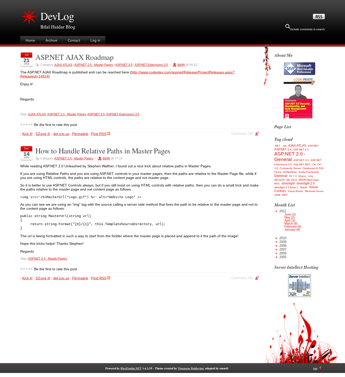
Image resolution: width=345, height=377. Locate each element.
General (280, 176)
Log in (95, 40)
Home (30, 40)
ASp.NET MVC (302, 164)
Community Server (290, 168)
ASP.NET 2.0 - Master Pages (93, 65)
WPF (285, 195)
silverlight (288, 183)
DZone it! (43, 134)
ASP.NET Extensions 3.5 (151, 65)
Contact (74, 40)
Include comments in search (307, 29)
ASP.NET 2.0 (301, 149)
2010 (282, 238)
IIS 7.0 (293, 176)
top (315, 368)
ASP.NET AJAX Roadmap (74, 57)
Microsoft (279, 179)
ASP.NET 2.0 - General (290, 156)
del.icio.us (61, 134)
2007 (282, 249)
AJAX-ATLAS (63, 65)
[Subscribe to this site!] (319, 18)
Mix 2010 (291, 179)
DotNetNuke (290, 172)
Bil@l (181, 65)
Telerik (303, 187)
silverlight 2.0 (306, 183)
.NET (277, 145)
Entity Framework (309, 172)
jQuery (302, 176)
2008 (282, 246)
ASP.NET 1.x (282, 149)
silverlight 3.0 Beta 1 (286, 187)
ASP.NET (313, 145)
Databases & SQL (313, 168)
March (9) (291, 223)
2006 (282, 253)
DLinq (277, 172)
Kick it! (27, 134)
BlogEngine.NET (131, 368)
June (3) (290, 214)
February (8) (292, 226)
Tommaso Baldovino (191, 368)
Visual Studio (295, 191)
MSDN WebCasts (309, 179)
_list (284, 145)
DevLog (57, 16)
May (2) (289, 217)
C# (314, 164)
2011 (290, 220)
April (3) (289, 220)
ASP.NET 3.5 (124, 65)
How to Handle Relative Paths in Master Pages (102, 150)
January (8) (292, 229)
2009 (282, 242)
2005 (282, 257)
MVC (277, 183)
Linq (310, 176)
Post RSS (98, 134)
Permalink (80, 134)
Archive (51, 40)
